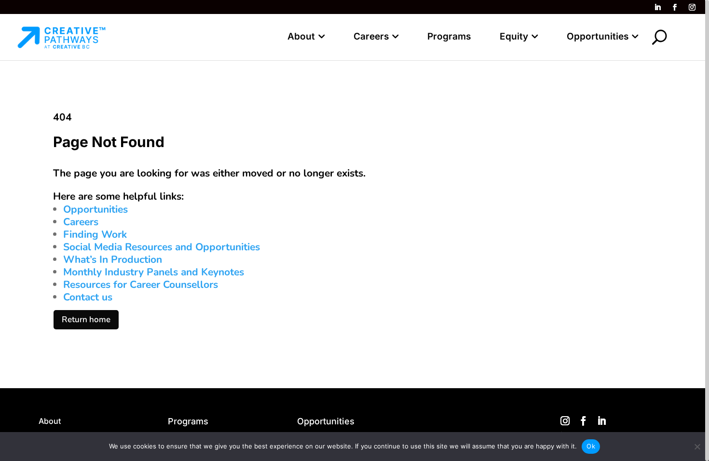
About (301, 36)
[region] (354, 230)
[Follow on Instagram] (692, 7)
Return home (86, 319)
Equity (514, 36)
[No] (697, 446)
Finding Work (95, 234)
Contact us (87, 297)
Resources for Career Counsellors (140, 284)
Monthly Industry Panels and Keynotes (153, 272)
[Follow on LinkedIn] (657, 7)
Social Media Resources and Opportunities (161, 247)
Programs (449, 36)
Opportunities (597, 36)
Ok (590, 446)
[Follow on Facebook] (675, 7)
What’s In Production (112, 259)
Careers (371, 36)
